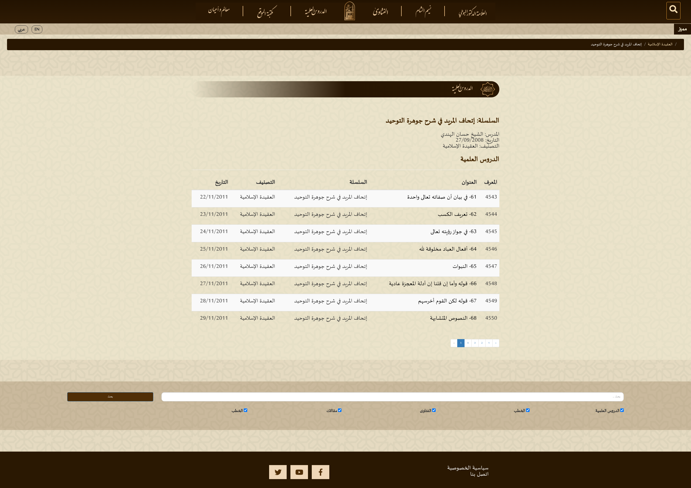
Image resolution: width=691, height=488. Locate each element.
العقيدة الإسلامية (660, 44)
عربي (21, 29)
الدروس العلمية (607, 411)
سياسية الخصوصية (468, 468)
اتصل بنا (479, 474)
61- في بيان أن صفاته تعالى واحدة (442, 197)
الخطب (519, 411)
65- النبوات (465, 266)
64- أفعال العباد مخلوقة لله (448, 249)
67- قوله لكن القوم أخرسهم (447, 301)
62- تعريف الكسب (457, 214)
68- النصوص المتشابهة (453, 318)
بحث (110, 396)
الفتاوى (425, 411)
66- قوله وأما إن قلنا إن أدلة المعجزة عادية (433, 284)
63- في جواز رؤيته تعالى (454, 232)
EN (37, 29)
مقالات (332, 411)
